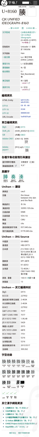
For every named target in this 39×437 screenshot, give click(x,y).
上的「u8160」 (15, 427)
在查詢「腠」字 (14, 411)
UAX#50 (25, 89)
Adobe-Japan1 (5, 148)
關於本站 (12, 433)
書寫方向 (6, 63)
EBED (23, 134)
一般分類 (6, 57)
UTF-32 (5, 113)
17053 (27, 147)
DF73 (23, 127)
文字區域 (6, 32)
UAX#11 (25, 83)
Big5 (4, 127)
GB (3, 134)
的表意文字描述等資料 (20, 424)
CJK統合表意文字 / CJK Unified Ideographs (28, 35)
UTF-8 (5, 105)
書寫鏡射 (6, 67)
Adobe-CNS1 (8, 138)
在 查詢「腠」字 (17, 421)
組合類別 (6, 71)
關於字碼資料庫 (24, 433)
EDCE (32, 131)
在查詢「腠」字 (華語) (15, 408)
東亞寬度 (6, 80)
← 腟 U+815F (13, 28)
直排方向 (6, 87)
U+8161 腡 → (31, 28)
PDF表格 (25, 42)
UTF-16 (5, 109)
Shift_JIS (6, 131)
